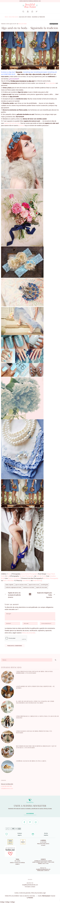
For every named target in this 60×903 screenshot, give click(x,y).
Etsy (9, 574)
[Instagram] (35, 822)
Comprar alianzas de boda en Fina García (31, 761)
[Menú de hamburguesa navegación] (37, 11)
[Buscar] (23, 11)
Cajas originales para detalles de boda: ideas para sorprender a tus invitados (34, 672)
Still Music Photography (50, 578)
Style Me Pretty (41, 576)
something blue (44, 584)
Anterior (14, 595)
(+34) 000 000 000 (6, 786)
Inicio (6, 17)
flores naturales (50, 83)
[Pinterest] (30, 822)
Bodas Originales (9, 584)
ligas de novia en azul (34, 584)
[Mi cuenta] (28, 11)
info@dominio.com (7, 788)
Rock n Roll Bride (8, 580)
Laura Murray (26, 580)
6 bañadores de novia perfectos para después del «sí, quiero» (35, 687)
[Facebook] (24, 822)
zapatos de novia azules (41, 587)
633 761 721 (43, 868)
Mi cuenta (17, 861)
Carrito (17, 864)
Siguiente (44, 595)
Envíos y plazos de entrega (17, 862)
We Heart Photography (26, 576)
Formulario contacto (30, 886)
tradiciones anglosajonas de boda (13, 587)
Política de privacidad (28, 633)
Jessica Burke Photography (29, 574)
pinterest (21, 125)
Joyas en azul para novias (21, 584)
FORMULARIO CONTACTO (43, 870)
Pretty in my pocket (14, 578)
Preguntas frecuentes (43, 843)
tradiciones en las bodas (28, 587)
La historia (43, 842)
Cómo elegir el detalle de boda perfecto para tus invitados (34, 732)
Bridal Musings (37, 580)
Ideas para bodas (13, 17)
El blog (43, 845)
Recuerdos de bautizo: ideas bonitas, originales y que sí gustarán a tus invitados (36, 747)
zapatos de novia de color (12, 123)
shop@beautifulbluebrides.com (43, 869)
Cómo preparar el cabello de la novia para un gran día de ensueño (37, 717)
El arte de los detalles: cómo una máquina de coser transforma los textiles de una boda (35, 702)
